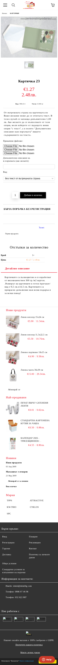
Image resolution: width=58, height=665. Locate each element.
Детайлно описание (17, 268)
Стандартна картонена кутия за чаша (35, 422)
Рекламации (35, 543)
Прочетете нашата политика (29, 645)
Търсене (6, 548)
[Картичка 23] (29, 57)
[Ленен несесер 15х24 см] (12, 322)
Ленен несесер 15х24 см (32, 317)
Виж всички (11, 486)
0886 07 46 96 (21, 592)
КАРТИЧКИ (14, 13)
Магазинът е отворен (17, 472)
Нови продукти (14, 463)
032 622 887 (20, 597)
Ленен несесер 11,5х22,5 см (34, 335)
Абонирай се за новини (18, 481)
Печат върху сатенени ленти (34, 404)
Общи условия (9, 563)
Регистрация (8, 543)
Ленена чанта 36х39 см (32, 370)
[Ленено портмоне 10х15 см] (12, 357)
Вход (4, 537)
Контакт (33, 548)
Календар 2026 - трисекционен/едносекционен (30, 440)
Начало (4, 13)
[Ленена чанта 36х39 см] (12, 375)
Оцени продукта (11, 234)
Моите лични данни (30, 652)
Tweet (41, 228)
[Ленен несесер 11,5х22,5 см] (12, 340)
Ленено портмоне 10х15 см (34, 352)
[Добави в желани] (53, 187)
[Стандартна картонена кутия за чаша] (12, 425)
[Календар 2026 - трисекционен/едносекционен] (12, 443)
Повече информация (26, 661)
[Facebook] (5, 603)
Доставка (6, 554)
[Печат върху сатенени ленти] (12, 408)
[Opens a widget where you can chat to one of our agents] (47, 660)
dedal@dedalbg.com (22, 586)
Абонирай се (14, 390)
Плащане (33, 537)
